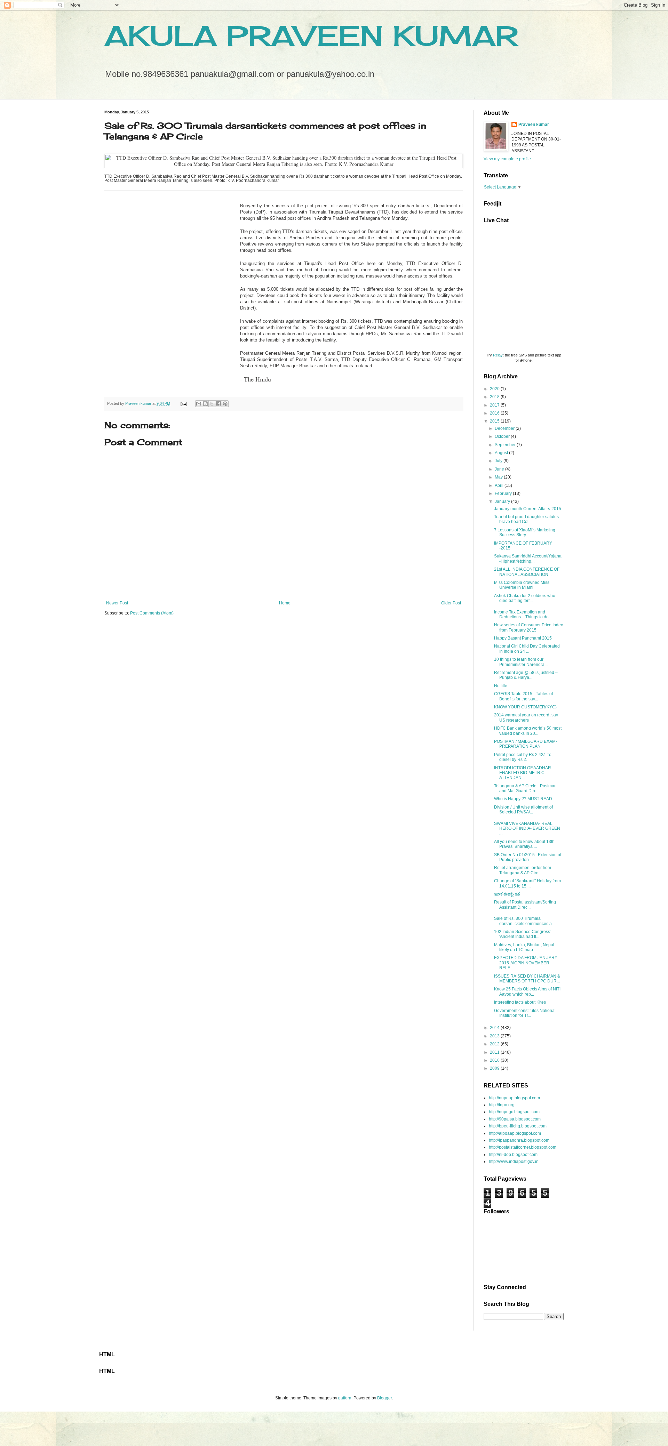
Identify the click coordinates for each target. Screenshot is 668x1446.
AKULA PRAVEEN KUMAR (311, 35)
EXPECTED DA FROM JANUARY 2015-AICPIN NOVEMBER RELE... (525, 962)
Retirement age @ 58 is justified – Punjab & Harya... (526, 675)
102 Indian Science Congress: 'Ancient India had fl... (522, 934)
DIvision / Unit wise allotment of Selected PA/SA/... (523, 809)
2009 (495, 1068)
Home (285, 603)
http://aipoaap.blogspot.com (515, 1133)
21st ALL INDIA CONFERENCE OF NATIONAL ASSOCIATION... (526, 572)
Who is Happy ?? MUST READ (523, 798)
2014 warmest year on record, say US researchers (526, 717)
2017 (495, 405)
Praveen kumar (533, 124)
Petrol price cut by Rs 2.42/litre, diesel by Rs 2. (523, 757)
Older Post (451, 603)
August (502, 452)
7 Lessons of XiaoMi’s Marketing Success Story (524, 532)
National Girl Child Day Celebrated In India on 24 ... (527, 648)
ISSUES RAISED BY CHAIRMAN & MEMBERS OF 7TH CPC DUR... (527, 978)
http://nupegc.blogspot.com (514, 1111)
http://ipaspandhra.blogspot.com (519, 1140)
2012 (495, 1044)
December (505, 428)
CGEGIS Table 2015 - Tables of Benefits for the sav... (523, 696)
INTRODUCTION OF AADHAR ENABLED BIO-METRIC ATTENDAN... (522, 772)
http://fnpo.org (502, 1104)
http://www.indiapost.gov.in (514, 1161)
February (504, 493)
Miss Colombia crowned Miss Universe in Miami (521, 585)
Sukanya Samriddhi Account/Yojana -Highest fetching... (528, 558)
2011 (495, 1052)
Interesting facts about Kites (520, 1002)
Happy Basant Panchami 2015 (523, 638)
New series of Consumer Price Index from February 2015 (528, 627)
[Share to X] (211, 403)
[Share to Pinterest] (225, 403)
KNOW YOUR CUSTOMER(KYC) (525, 707)
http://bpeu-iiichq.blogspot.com (518, 1126)
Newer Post (117, 603)
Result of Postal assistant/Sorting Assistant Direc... (525, 904)
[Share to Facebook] (218, 403)
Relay (498, 355)
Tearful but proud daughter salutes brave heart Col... (526, 519)
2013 (495, 1036)
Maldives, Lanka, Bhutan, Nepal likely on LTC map (524, 947)
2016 (495, 413)
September (506, 444)
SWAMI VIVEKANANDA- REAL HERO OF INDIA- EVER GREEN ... (527, 828)
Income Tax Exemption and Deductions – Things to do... (523, 614)
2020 (495, 388)
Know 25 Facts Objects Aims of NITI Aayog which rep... (527, 991)
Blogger (384, 1398)
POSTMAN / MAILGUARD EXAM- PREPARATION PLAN (525, 744)
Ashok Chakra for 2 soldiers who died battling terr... (524, 598)
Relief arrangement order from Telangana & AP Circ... (522, 870)
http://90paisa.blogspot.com (515, 1119)
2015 (495, 421)
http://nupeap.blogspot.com (514, 1097)
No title (500, 685)
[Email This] (198, 403)
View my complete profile (507, 158)
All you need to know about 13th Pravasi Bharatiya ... (524, 844)
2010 (495, 1060)
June (500, 469)
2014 (495, 1027)
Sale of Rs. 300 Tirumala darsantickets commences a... (524, 921)
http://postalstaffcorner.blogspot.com (522, 1147)
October (503, 436)
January (503, 501)
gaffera (344, 1398)
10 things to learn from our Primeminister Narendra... (521, 662)
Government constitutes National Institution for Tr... (525, 1013)
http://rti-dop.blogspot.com (513, 1154)
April (499, 485)
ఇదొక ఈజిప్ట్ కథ (507, 894)
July (499, 460)
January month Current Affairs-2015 (527, 508)
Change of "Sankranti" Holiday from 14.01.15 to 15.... (527, 883)
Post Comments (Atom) (152, 613)
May (499, 477)
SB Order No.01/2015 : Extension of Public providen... (527, 857)
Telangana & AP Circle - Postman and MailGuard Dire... (525, 788)
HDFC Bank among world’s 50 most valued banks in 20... (528, 731)
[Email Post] (183, 403)
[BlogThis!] (205, 403)
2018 (495, 396)
